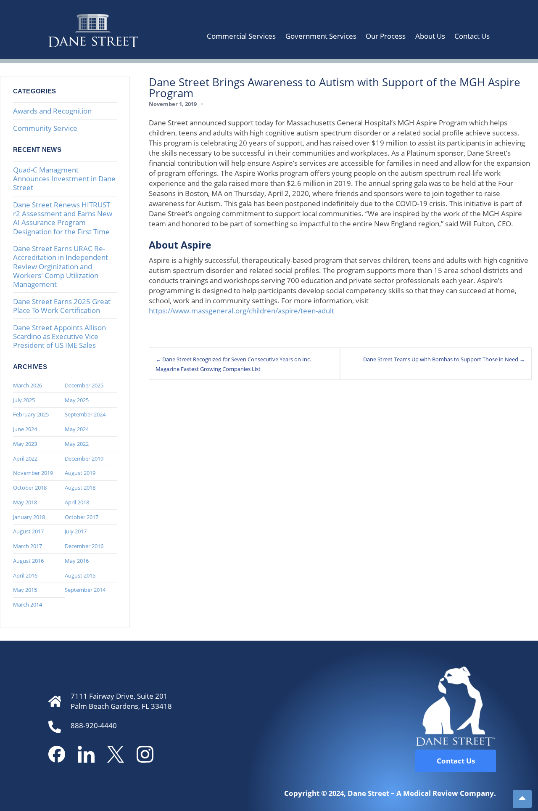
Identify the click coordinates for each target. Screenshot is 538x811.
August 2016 (28, 561)
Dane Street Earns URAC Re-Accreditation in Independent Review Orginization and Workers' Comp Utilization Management (60, 266)
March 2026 (27, 385)
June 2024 (25, 429)
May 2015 (25, 590)
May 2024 (77, 429)
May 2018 (25, 502)
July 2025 (24, 400)
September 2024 (85, 414)
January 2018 (29, 517)
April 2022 (25, 458)
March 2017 (27, 546)
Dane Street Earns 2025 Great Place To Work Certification (62, 306)
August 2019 (80, 473)
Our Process (386, 36)
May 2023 (25, 444)
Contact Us (472, 36)
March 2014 (27, 604)
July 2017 (76, 531)
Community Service (45, 128)
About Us (430, 36)
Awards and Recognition (52, 111)
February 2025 (31, 414)
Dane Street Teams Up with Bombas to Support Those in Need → (444, 359)
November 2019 (33, 473)
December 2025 (84, 385)
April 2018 (77, 502)
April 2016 (25, 575)
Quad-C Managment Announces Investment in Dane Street (64, 178)
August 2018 (80, 487)
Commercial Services (241, 36)
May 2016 (77, 561)
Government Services (320, 36)
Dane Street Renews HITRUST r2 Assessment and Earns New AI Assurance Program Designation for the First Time (62, 218)
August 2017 (28, 531)
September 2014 (85, 590)
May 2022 (77, 444)
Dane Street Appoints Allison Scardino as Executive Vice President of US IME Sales (59, 336)
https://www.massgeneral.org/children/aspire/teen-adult (241, 310)
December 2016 (84, 546)
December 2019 (84, 458)
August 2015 (80, 575)
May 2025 (77, 400)
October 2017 (81, 517)
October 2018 (30, 487)
